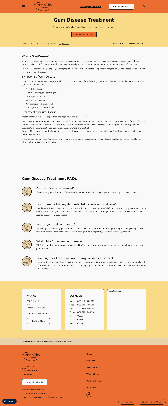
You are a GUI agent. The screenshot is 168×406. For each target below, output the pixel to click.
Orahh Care (58, 397)
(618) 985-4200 (64, 44)
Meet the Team (93, 367)
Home (89, 354)
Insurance (91, 387)
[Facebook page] (88, 394)
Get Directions (38, 321)
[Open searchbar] (144, 6)
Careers (51, 397)
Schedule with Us (121, 6)
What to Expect (93, 374)
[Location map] (126, 309)
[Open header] (24, 6)
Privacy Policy (27, 397)
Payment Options (94, 381)
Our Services (92, 360)
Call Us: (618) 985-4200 (90, 6)
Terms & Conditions (40, 397)
